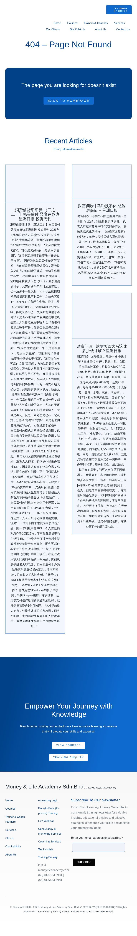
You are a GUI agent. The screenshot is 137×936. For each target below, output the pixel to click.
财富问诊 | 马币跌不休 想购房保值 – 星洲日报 (102, 208)
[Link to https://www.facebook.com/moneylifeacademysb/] (5, 865)
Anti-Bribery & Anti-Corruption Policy (92, 911)
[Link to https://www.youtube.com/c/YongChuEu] (16, 865)
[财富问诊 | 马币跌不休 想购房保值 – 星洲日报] (101, 181)
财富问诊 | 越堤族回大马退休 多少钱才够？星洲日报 (102, 348)
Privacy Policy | (62, 911)
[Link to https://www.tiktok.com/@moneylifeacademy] (19, 865)
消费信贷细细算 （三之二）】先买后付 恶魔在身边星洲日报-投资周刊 (35, 214)
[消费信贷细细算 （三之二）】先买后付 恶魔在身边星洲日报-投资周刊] (35, 183)
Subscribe (84, 862)
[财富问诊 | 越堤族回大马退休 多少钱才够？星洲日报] (101, 316)
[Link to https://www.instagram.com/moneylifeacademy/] (9, 865)
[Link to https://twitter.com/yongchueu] (12, 865)
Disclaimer (44, 911)
